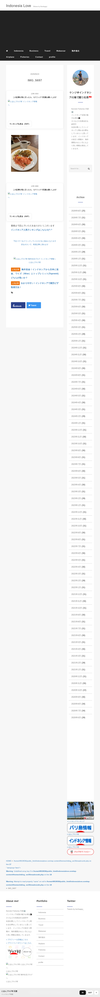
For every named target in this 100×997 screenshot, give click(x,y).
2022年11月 (76, 519)
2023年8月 (76, 457)
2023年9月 (76, 450)
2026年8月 (76, 211)
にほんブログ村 (35, 262)
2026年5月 (76, 231)
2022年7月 (76, 546)
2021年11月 (76, 601)
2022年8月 (76, 539)
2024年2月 (76, 416)
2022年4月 (76, 567)
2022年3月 (76, 574)
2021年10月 (76, 608)
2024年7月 (76, 382)
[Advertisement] (50, 29)
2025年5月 (76, 313)
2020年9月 (76, 697)
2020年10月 (76, 690)
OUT (90, 993)
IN (83, 993)
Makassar (61, 51)
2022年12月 (76, 512)
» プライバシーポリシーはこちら (18, 943)
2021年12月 (76, 594)
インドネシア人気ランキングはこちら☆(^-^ (31, 230)
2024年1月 (76, 423)
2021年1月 (76, 669)
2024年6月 (76, 389)
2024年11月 (76, 354)
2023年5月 (76, 478)
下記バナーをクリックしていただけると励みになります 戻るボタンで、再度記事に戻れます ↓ (34, 244)
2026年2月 (76, 252)
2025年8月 (76, 293)
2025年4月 (76, 320)
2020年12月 (76, 676)
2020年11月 (76, 683)
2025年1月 (76, 341)
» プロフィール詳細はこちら (17, 940)
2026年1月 (76, 259)
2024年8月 (76, 375)
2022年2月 (76, 580)
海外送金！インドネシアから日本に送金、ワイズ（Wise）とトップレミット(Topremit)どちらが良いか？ (35, 273)
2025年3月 (76, 327)
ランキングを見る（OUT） (20, 124)
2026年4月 (76, 238)
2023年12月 (76, 430)
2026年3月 (76, 245)
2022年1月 (76, 587)
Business (34, 51)
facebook (17, 306)
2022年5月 (76, 560)
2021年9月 (76, 615)
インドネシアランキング (76, 821)
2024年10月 (76, 361)
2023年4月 (76, 485)
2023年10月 (76, 443)
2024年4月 (76, 402)
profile (52, 57)
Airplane (10, 57)
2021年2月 (76, 663)
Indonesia (18, 51)
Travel (47, 51)
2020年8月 (76, 704)
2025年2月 (76, 334)
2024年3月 (76, 409)
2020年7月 (76, 711)
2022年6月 (76, 553)
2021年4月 (76, 649)
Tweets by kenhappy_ (75, 909)
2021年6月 (76, 635)
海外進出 (76, 51)
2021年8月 (76, 621)
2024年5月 (76, 395)
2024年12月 (76, 348)
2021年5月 (76, 642)
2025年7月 (76, 300)
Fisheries (24, 57)
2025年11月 (76, 272)
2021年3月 (76, 656)
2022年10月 (76, 526)
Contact (39, 57)
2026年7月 (76, 217)
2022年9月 (76, 532)
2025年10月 (76, 279)
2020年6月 (76, 717)
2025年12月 (76, 265)
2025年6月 (76, 306)
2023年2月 (76, 498)
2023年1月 (76, 505)
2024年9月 (76, 368)
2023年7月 (76, 464)
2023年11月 (76, 437)
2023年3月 (76, 491)
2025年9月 (76, 286)
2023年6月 (76, 471)
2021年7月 (76, 628)
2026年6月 (76, 224)
